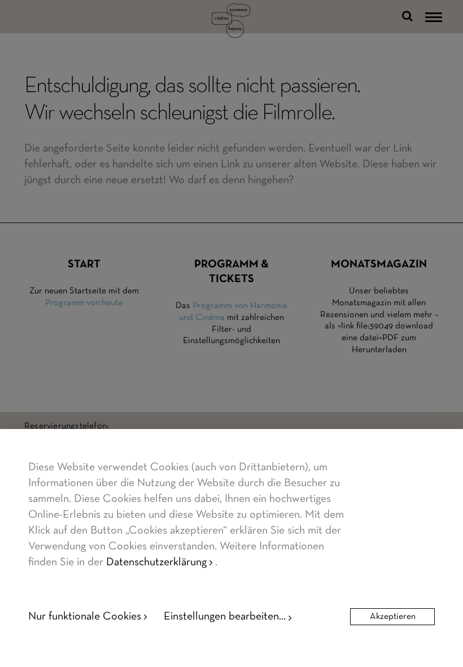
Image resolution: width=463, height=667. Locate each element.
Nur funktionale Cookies (84, 617)
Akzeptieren (393, 617)
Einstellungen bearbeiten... (225, 617)
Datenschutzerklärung (156, 562)
